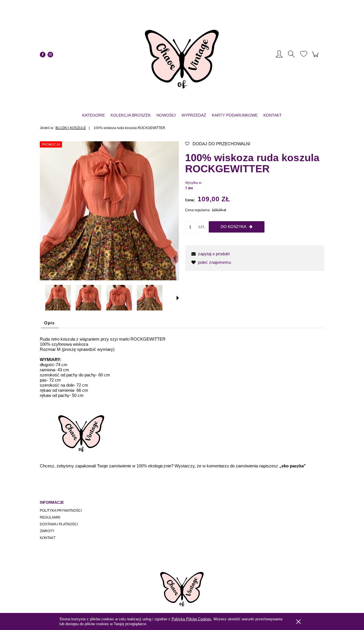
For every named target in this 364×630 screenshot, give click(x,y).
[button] (178, 298)
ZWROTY (47, 531)
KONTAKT (47, 538)
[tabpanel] (182, 403)
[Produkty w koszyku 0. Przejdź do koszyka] (316, 57)
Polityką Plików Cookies (191, 619)
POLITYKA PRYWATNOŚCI (61, 511)
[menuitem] (93, 115)
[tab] (50, 323)
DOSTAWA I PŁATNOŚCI (59, 524)
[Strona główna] (182, 54)
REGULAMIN (50, 517)
